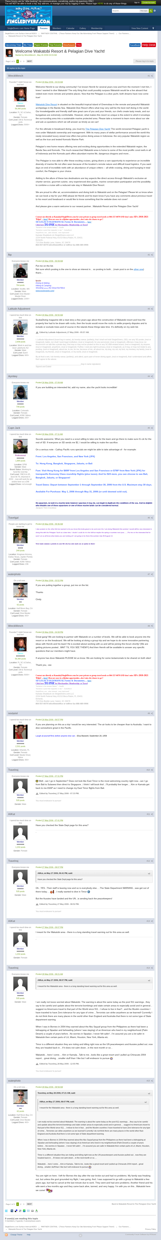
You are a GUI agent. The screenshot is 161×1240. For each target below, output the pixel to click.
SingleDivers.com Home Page (21, 28)
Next (29, 61)
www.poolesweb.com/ (45, 291)
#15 (148, 1081)
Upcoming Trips (14, 45)
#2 (149, 255)
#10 (148, 770)
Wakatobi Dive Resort (46, 104)
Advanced (154, 10)
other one (138, 269)
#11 (148, 814)
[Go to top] (80, 1235)
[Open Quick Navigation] (153, 28)
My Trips (28, 45)
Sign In (136, 2)
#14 (148, 968)
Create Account (149, 2)
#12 (148, 861)
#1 (149, 76)
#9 (149, 713)
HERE (100, 3)
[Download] (36, 1211)
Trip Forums (55, 45)
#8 (149, 626)
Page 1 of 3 (10, 61)
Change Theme (16, 1235)
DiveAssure (69, 45)
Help (28, 1235)
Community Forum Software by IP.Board (140, 1234)
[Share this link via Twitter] (6, 1211)
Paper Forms (40, 45)
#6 (149, 518)
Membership (96, 28)
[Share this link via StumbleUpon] (24, 1211)
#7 (149, 574)
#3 (149, 309)
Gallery (83, 28)
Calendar (70, 28)
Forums (43, 28)
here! (46, 219)
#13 (148, 921)
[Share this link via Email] (28, 1211)
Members (57, 28)
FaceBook (135, 45)
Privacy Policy (150, 1229)
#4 (149, 376)
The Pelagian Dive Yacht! (97, 129)
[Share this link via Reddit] (20, 1211)
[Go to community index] (28, 15)
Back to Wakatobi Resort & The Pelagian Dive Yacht (134, 1204)
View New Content (139, 28)
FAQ (79, 45)
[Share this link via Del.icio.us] (16, 1211)
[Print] (32, 1211)
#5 (149, 428)
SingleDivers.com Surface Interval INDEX (21, 1227)
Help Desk (148, 44)
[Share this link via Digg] (12, 1211)
